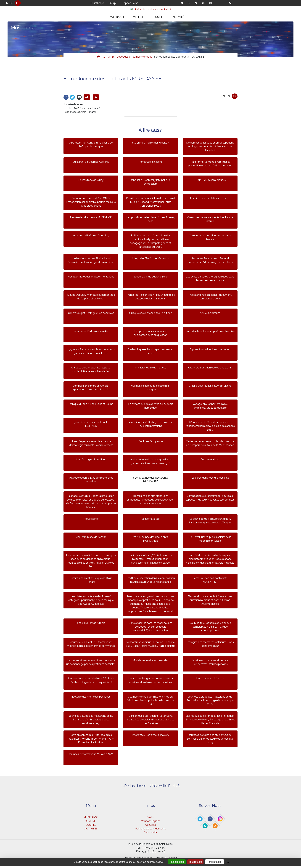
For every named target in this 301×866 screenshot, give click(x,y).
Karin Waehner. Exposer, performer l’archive (210, 331)
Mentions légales (150, 821)
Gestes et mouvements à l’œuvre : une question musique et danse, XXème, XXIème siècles (210, 600)
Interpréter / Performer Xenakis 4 (150, 142)
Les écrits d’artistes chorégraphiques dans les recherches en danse (210, 278)
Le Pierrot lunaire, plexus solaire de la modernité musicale (210, 539)
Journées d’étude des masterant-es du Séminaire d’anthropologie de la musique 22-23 (91, 719)
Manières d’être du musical (150, 367)
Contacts (150, 824)
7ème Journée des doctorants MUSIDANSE (150, 539)
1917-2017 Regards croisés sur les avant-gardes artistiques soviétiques (91, 351)
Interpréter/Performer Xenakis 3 (91, 235)
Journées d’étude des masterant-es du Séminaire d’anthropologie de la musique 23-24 (210, 700)
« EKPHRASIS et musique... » (210, 180)
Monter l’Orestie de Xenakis (90, 537)
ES (11, 3)
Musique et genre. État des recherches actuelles (91, 479)
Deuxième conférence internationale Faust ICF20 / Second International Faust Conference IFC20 (150, 202)
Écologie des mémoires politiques (91, 696)
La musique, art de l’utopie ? (91, 622)
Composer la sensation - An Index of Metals (210, 237)
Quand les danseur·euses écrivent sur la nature (210, 219)
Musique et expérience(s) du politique (150, 313)
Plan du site (150, 832)
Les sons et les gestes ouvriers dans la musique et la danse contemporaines (150, 680)
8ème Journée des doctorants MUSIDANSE (150, 479)
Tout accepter (176, 862)
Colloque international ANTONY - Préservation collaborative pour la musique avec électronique (91, 202)
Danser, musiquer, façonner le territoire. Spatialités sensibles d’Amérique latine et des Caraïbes (150, 719)
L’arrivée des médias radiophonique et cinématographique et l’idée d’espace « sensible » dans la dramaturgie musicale (210, 559)
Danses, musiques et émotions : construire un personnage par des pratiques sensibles (91, 662)
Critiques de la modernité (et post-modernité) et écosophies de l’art (91, 369)
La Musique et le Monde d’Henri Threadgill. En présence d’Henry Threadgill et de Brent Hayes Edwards (210, 719)
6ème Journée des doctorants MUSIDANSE (210, 580)
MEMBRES (139, 17)
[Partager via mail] (79, 97)
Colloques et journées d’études (134, 56)
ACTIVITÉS (179, 17)
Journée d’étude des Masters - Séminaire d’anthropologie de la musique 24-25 (91, 680)
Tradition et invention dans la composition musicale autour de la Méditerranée (150, 580)
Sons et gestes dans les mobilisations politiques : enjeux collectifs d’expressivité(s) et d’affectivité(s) (150, 626)
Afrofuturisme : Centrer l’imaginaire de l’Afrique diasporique (91, 144)
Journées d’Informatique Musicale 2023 (91, 754)
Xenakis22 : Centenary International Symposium (150, 182)
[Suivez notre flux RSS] (215, 826)
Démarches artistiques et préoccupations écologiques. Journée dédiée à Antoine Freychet (210, 146)
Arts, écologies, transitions (91, 459)
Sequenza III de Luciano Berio (150, 276)
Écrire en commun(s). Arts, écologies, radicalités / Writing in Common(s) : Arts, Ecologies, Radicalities (91, 738)
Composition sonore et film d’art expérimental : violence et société (91, 387)
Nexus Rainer (90, 518)
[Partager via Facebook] (66, 97)
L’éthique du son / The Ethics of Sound (91, 403)
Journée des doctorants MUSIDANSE (91, 217)
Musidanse (23, 27)
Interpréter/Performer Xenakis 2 (150, 258)
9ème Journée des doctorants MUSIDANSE (91, 424)
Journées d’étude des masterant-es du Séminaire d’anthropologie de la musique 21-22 (150, 700)
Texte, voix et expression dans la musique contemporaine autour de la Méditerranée (210, 443)
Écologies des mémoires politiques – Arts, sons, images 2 (210, 644)
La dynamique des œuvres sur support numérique (150, 405)
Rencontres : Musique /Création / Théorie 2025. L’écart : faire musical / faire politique (150, 644)
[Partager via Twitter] (72, 97)
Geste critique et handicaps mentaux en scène (150, 351)
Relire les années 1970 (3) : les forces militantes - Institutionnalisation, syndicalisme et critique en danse (150, 559)
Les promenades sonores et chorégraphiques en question (150, 333)
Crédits (150, 817)
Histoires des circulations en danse (210, 198)
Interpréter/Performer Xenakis (91, 331)
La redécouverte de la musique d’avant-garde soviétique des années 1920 (151, 461)
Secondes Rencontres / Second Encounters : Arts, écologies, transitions (210, 260)
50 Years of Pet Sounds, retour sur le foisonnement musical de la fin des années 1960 (210, 426)
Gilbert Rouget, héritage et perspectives (91, 313)
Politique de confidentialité (150, 828)
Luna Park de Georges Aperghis (91, 161)
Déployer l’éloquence (150, 441)
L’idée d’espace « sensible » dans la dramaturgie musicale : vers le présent (91, 443)
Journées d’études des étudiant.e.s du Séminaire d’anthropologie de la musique (91, 260)
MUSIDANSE (117, 17)
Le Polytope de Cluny (90, 180)
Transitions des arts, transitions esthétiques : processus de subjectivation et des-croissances (150, 499)
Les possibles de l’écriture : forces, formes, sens (150, 219)
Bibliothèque (97, 3)
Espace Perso (130, 3)
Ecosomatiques (150, 518)
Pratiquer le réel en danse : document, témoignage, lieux (210, 296)
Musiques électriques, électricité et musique (150, 387)
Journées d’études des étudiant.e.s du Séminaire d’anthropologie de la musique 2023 (210, 738)
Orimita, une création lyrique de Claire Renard (91, 580)
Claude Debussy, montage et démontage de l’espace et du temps (91, 296)
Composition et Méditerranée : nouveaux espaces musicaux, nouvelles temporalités (210, 497)
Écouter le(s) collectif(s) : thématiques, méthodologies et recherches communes (91, 644)
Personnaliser (214, 862)
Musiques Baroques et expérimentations (91, 276)
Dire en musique (210, 459)
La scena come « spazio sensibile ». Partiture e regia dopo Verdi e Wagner (210, 520)
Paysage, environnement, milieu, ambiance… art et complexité (210, 405)
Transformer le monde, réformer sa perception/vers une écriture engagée (210, 163)
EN (6, 3)
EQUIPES (159, 17)
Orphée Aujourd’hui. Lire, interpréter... (210, 349)
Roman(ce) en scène (150, 161)
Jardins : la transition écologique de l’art (210, 367)
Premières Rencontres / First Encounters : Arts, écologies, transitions (151, 296)
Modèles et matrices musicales (151, 660)
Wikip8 (113, 3)
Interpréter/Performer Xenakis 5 (150, 734)
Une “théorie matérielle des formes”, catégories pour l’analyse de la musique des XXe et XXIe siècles (91, 600)
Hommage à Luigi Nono (210, 678)
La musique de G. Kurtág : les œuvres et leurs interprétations (151, 424)
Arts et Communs (210, 313)
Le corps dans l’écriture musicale (210, 477)
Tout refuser (195, 862)
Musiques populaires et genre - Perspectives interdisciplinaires (210, 662)
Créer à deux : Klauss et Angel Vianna (210, 385)
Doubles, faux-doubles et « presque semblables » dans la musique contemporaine (210, 626)
